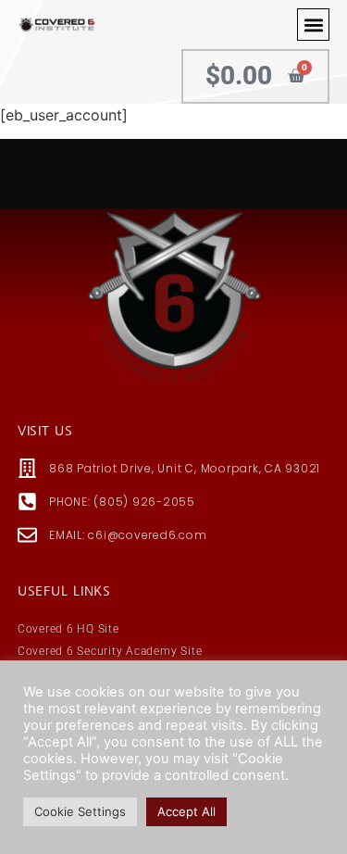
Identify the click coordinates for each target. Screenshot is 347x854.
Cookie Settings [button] (80, 811)
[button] (313, 24)
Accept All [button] (186, 811)
